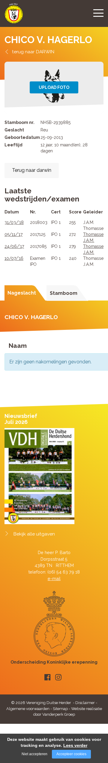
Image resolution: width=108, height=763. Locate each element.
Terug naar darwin (31, 170)
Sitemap (60, 708)
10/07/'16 (13, 258)
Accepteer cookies (71, 754)
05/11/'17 (13, 234)
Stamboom (63, 293)
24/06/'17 (14, 246)
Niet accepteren (34, 754)
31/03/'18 (14, 222)
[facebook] (47, 677)
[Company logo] (13, 16)
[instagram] (58, 677)
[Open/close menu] (98, 12)
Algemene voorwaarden (28, 708)
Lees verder (75, 745)
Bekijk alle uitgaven (34, 534)
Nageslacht (22, 293)
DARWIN (45, 51)
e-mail (54, 578)
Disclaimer (85, 702)
